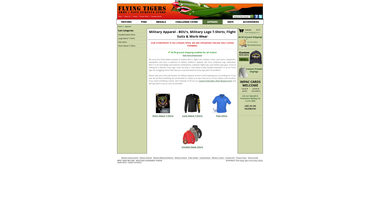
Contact (135, 16)
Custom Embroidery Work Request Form (215, 81)
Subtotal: (248, 30)
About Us (127, 16)
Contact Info (230, 157)
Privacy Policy (144, 16)
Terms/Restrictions (254, 45)
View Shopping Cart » (252, 32)
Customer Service (156, 16)
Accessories (251, 21)
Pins (144, 21)
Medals (161, 21)
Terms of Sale (253, 157)
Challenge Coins (186, 21)
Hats (230, 21)
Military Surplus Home (129, 157)
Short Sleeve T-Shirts (126, 46)
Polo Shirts (122, 42)
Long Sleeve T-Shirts (126, 38)
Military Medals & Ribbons (163, 157)
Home (120, 16)
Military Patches (146, 157)
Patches (126, 21)
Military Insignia (181, 157)
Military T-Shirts (218, 157)
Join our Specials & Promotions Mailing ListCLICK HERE (250, 98)
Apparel (212, 21)
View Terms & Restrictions (192, 55)
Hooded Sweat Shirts (126, 34)
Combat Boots (205, 157)
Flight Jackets (193, 157)
